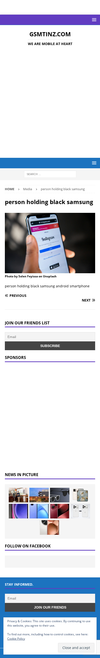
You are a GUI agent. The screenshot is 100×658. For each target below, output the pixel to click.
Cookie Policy (16, 639)
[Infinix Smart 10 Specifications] (39, 511)
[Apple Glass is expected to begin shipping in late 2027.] (59, 495)
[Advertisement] (50, 103)
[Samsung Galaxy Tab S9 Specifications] (18, 511)
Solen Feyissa (28, 276)
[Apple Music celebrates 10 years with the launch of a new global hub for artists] (39, 495)
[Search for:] (50, 174)
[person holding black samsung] (50, 270)
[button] (93, 19)
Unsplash (50, 276)
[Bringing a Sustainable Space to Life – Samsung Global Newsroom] (18, 495)
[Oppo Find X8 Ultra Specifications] (49, 527)
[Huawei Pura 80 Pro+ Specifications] (59, 511)
